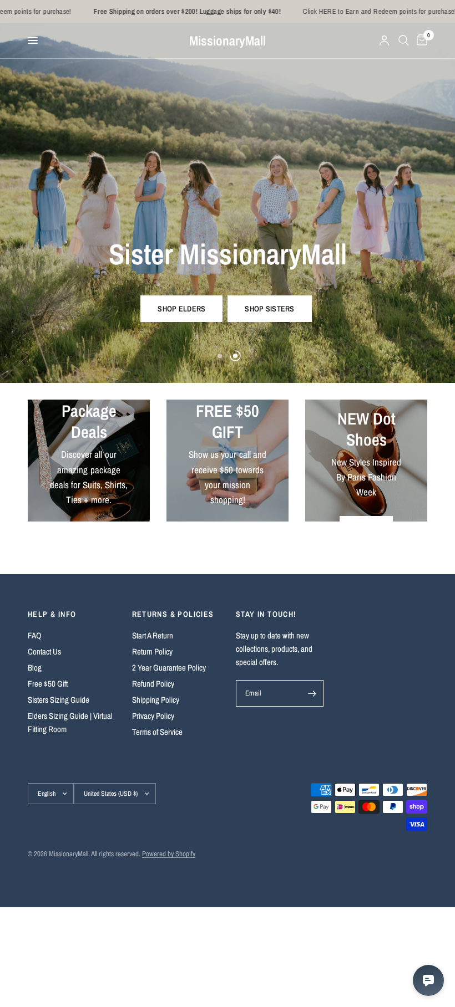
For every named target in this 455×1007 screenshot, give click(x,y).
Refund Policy (153, 683)
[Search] (404, 40)
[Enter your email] (312, 693)
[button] (181, 308)
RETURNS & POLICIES (173, 614)
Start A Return (152, 635)
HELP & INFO (52, 614)
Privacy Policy (153, 716)
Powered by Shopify (168, 853)
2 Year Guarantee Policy (169, 667)
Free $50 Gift (48, 683)
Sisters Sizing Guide (58, 700)
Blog (35, 667)
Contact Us (44, 651)
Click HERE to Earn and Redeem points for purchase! (357, 11)
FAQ (35, 635)
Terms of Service (157, 732)
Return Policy (152, 651)
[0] (420, 40)
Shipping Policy (155, 700)
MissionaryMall (227, 40)
